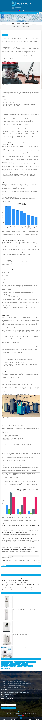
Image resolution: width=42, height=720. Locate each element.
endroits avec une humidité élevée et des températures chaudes (14, 38)
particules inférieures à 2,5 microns (16, 299)
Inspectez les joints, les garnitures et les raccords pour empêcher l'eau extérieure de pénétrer (17, 385)
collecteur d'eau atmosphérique (21, 685)
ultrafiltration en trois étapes (27, 293)
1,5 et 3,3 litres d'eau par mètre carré (32, 233)
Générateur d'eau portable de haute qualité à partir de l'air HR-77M (25, 596)
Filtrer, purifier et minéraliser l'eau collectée (11, 477)
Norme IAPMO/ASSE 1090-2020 (10, 307)
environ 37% (13, 159)
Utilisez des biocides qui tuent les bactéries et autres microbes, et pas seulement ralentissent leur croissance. (19, 383)
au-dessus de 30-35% (6, 156)
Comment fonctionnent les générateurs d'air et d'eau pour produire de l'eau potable (17, 587)
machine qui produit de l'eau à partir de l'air (22, 191)
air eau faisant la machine (31, 662)
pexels (9, 84)
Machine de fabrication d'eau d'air (24, 683)
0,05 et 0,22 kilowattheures (13, 453)
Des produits (6, 676)
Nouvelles (11, 676)
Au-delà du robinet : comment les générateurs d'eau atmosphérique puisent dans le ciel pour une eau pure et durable (20, 585)
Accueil (14, 26)
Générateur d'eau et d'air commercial (8, 685)
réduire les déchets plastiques (8, 517)
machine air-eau (24, 664)
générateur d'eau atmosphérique (8, 570)
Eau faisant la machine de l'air (19, 681)
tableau (35, 198)
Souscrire (4, 708)
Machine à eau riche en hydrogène (8, 573)
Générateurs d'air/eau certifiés (13, 335)
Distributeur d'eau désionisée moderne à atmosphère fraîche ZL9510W (26, 621)
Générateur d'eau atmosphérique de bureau (25, 666)
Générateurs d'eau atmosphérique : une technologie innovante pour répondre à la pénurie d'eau (21, 560)
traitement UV (13, 318)
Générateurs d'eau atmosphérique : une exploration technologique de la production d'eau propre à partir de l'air (20, 590)
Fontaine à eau (4, 568)
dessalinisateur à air (4, 664)
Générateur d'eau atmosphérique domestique (9, 687)
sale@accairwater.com (26, 7)
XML (29, 676)
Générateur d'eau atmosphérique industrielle (9, 683)
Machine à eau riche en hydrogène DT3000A (21, 634)
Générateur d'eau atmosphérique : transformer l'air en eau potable (14, 582)
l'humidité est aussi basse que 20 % (7, 170)
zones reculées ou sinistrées (18, 39)
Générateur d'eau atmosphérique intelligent (8, 666)
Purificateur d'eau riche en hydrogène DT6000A (22, 647)
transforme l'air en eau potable (23, 473)
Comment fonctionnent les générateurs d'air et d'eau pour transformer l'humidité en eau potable (22, 562)
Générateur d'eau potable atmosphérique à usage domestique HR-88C (26, 609)
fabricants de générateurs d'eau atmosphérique (15, 556)
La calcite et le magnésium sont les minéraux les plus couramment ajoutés (14, 352)
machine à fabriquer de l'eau (6, 557)
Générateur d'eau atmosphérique (6, 662)
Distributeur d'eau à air (5, 668)
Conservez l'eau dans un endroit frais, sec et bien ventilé (11, 380)
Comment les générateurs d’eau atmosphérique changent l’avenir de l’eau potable (17, 578)
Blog (27, 676)
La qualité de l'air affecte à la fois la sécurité (9, 124)
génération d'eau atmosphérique (19, 662)
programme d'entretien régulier (28, 457)
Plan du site (23, 676)
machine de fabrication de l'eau (15, 664)
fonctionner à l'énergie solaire (10, 484)
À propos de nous (17, 676)
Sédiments (3, 273)
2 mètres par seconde (16, 93)
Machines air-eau (22, 687)
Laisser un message (21, 718)
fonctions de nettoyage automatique (33, 387)
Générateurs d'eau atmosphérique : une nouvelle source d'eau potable (15, 580)
